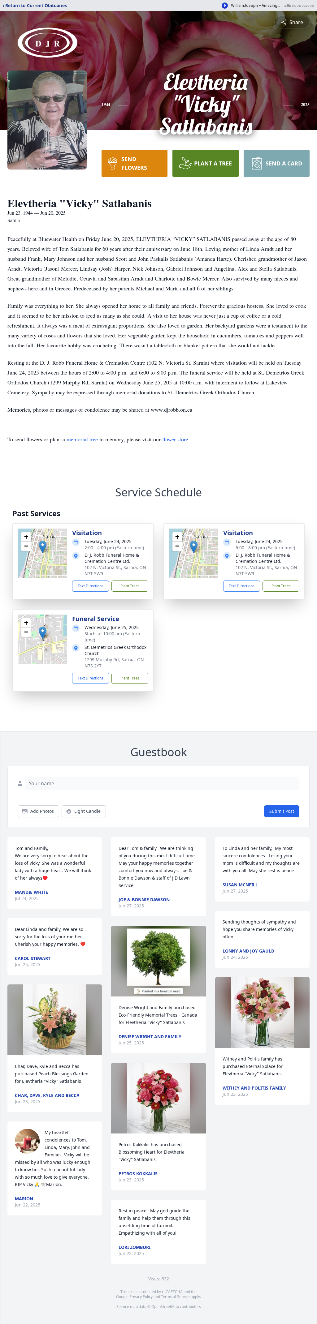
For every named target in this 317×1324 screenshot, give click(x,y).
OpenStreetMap (165, 1306)
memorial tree (82, 439)
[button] (42, 547)
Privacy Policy (141, 1296)
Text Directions (90, 586)
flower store (175, 439)
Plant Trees (130, 586)
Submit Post (281, 811)
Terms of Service (175, 1296)
